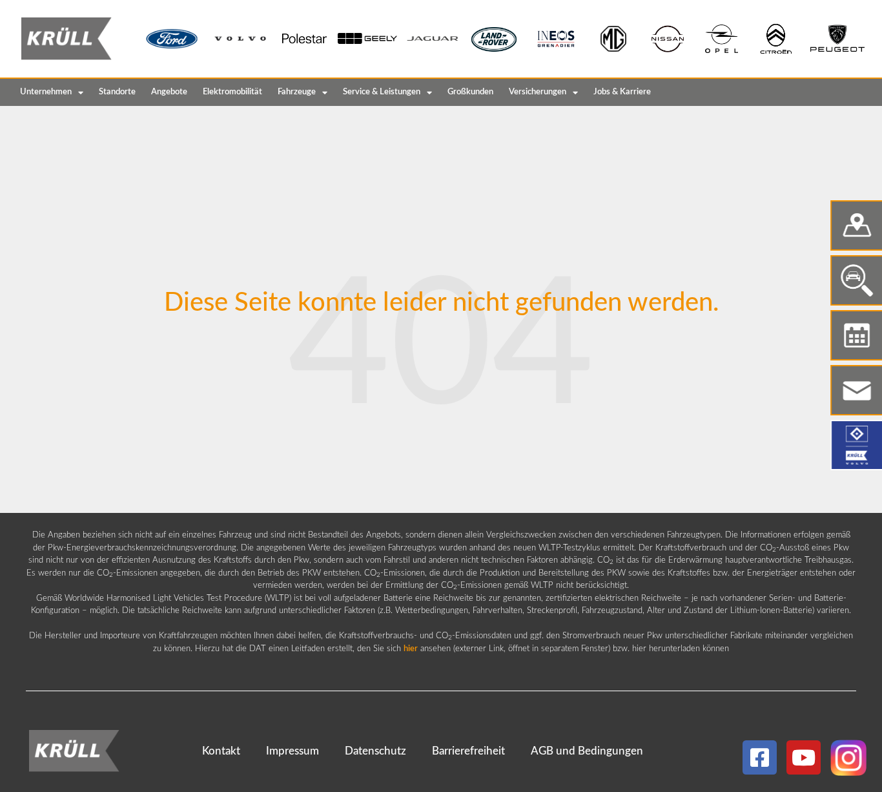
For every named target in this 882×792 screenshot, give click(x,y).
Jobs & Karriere (622, 92)
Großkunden (470, 92)
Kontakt (221, 750)
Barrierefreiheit (468, 750)
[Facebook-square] (760, 757)
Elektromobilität (232, 92)
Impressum (292, 750)
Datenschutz (375, 750)
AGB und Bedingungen (587, 750)
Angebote (169, 92)
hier (411, 649)
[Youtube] (803, 757)
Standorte (117, 92)
